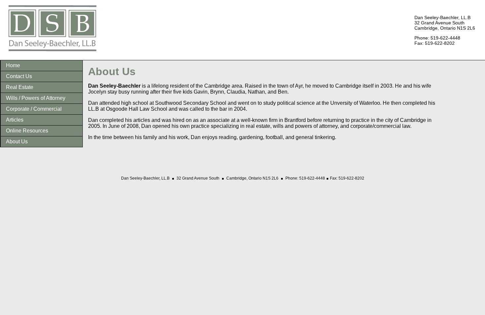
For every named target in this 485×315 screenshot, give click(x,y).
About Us (17, 141)
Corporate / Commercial (34, 109)
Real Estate (19, 87)
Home (13, 65)
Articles (14, 120)
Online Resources (27, 130)
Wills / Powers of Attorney (35, 98)
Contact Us (19, 76)
